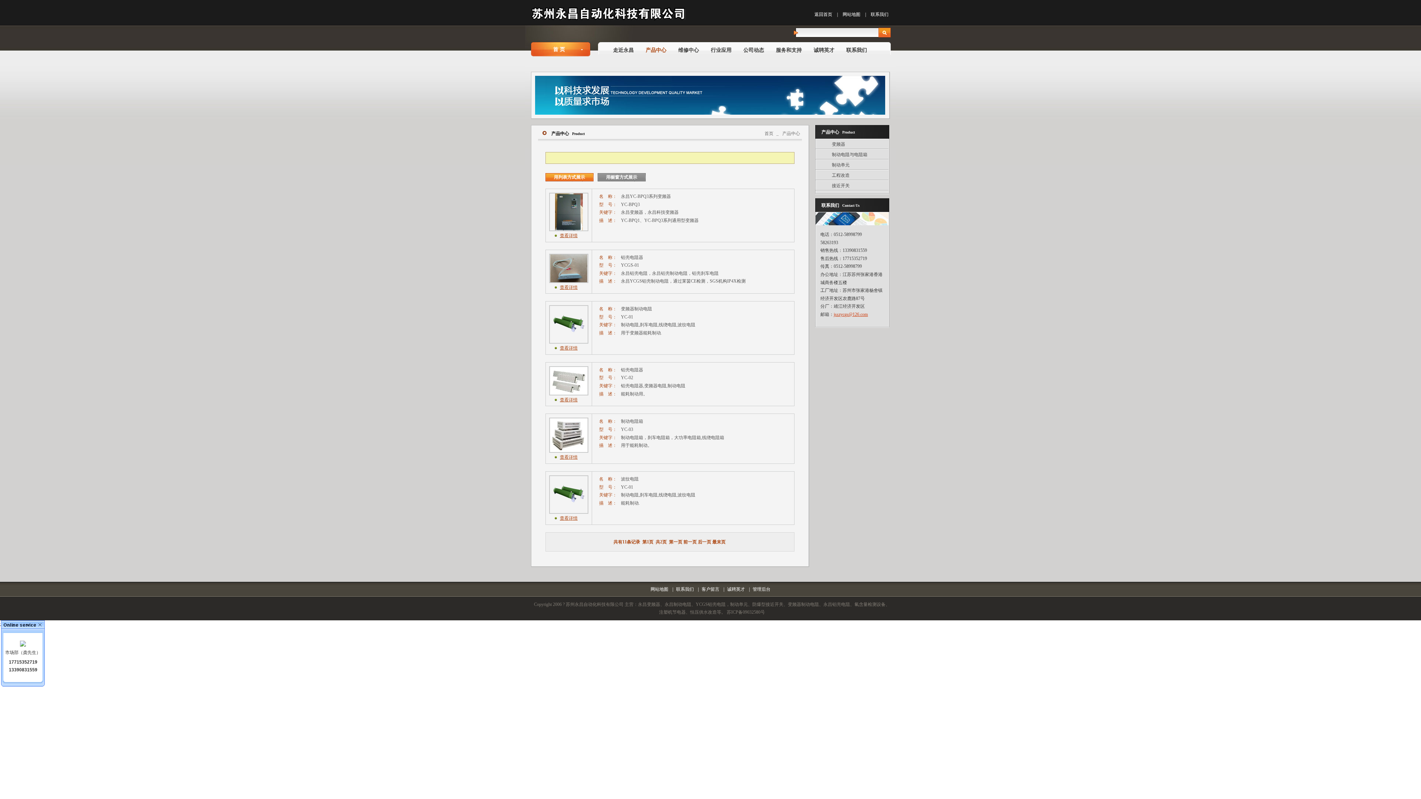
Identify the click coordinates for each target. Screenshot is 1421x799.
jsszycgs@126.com (851, 314)
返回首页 (823, 14)
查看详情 (569, 235)
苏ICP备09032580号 (746, 612)
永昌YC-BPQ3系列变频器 (646, 196)
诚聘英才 (736, 589)
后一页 (704, 542)
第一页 (675, 542)
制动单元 (841, 165)
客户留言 (710, 589)
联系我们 (879, 14)
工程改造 (841, 175)
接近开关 (841, 185)
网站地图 (851, 14)
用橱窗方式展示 (621, 177)
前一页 (690, 542)
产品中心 (791, 133)
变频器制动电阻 (636, 308)
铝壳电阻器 (632, 257)
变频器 (838, 144)
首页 (769, 133)
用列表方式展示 (569, 177)
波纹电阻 (630, 479)
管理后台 (761, 589)
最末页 (719, 542)
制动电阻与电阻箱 (849, 154)
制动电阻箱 (632, 421)
